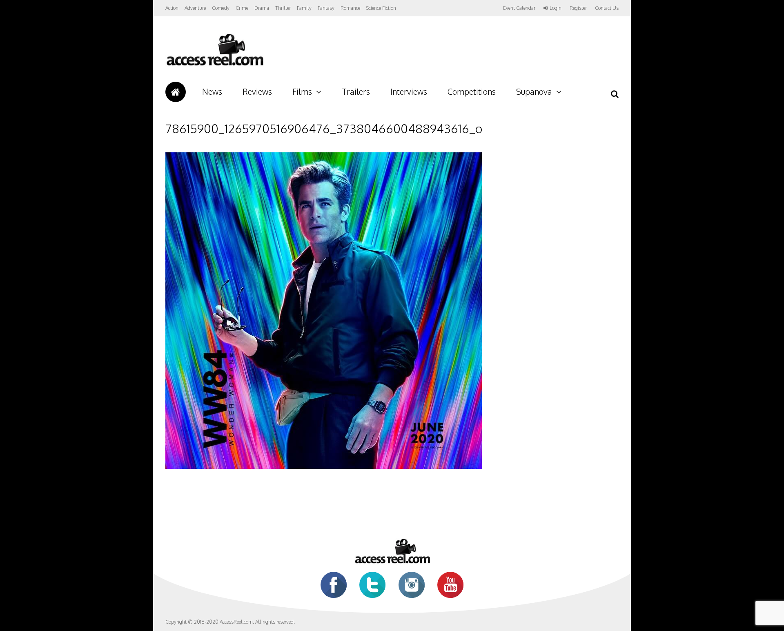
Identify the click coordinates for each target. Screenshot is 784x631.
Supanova (534, 91)
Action (171, 8)
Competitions (472, 91)
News (212, 91)
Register (578, 8)
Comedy (220, 8)
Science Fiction (381, 8)
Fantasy (326, 8)
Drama (261, 8)
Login (555, 8)
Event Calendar (519, 8)
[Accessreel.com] (214, 65)
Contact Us (607, 8)
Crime (242, 8)
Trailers (356, 91)
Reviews (257, 91)
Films (302, 91)
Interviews (408, 91)
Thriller (283, 8)
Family (304, 8)
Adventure (195, 8)
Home (175, 92)
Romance (350, 8)
